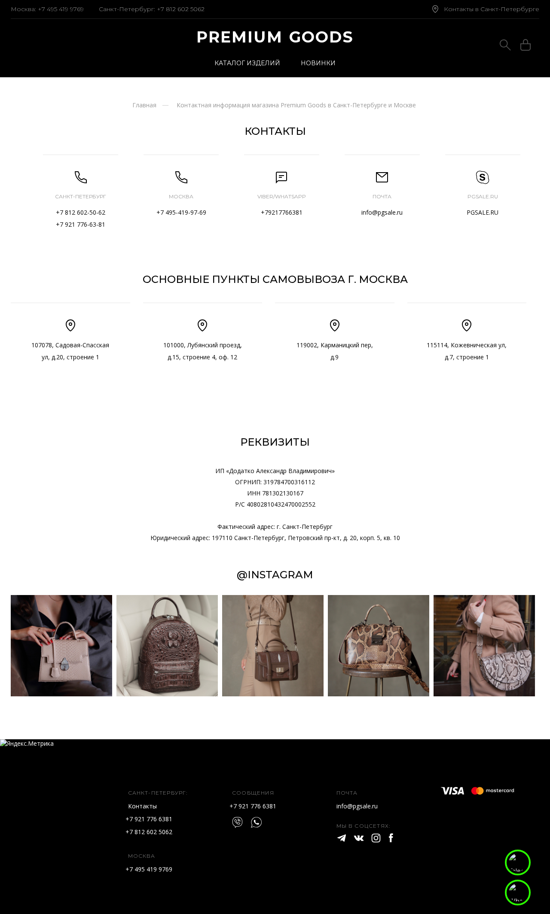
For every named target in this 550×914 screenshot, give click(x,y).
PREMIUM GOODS (275, 36)
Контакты (142, 806)
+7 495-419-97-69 (181, 212)
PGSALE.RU (482, 212)
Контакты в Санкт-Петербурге (491, 9)
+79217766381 (281, 212)
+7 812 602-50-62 (80, 212)
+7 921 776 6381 (148, 819)
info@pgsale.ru (382, 212)
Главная (144, 105)
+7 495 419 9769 (61, 9)
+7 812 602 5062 (181, 9)
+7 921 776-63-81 (80, 224)
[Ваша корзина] (525, 46)
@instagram (275, 574)
